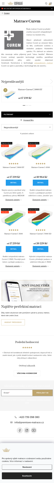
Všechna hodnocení (27, 373)
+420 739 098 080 (29, 417)
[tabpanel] (27, 94)
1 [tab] (24, 105)
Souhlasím (27, 475)
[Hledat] (46, 3)
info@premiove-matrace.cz (29, 422)
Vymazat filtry (28, 120)
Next (51, 81)
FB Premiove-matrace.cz (20, 430)
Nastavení (27, 467)
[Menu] (3, 3)
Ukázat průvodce (13, 322)
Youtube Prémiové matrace (34, 430)
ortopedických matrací (43, 63)
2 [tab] (27, 105)
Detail (13, 182)
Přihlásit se (42, 393)
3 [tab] (30, 105)
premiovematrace (27, 430)
